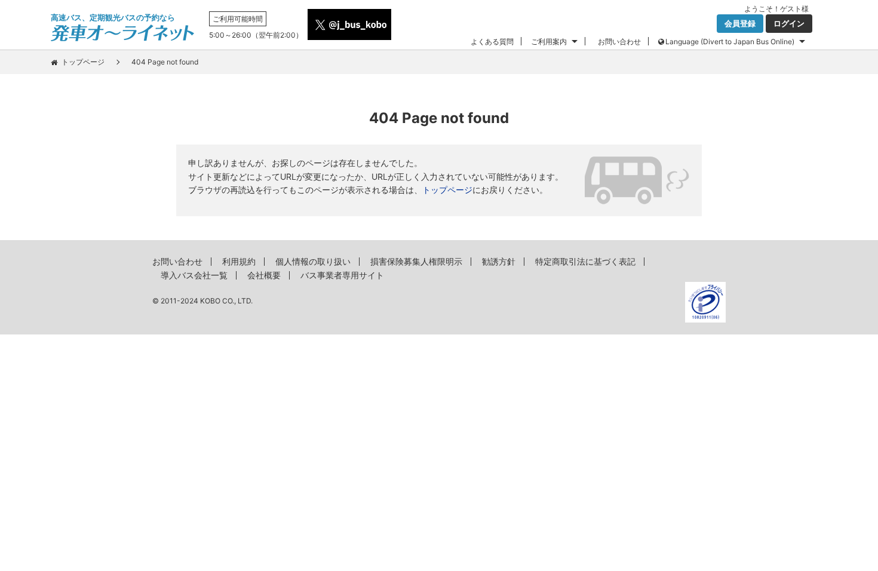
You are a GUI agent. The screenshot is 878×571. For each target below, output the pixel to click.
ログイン (789, 23)
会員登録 (740, 23)
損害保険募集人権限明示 (416, 261)
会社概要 (264, 275)
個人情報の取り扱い (313, 261)
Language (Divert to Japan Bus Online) (729, 41)
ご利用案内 (549, 41)
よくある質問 (492, 41)
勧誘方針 (498, 261)
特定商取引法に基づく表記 (585, 261)
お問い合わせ (619, 41)
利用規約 (239, 261)
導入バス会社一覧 (194, 275)
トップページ (83, 61)
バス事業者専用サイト (342, 275)
